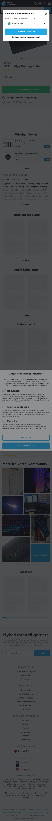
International (17, 24)
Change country (26, 32)
